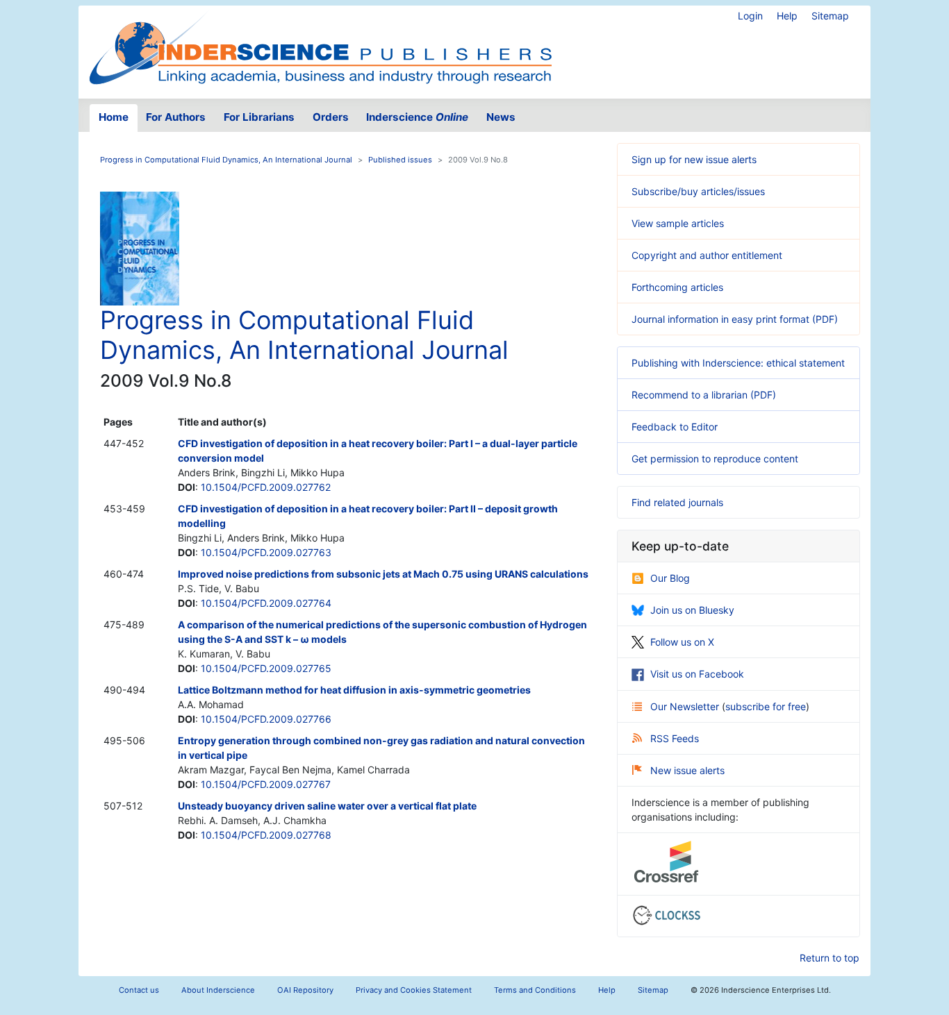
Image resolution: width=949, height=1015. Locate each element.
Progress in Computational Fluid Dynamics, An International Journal (226, 160)
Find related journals (677, 502)
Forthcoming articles (677, 287)
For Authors (176, 117)
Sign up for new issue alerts (694, 159)
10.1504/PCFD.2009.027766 (266, 719)
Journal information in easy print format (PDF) (735, 319)
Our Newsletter (686, 706)
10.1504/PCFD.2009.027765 (266, 668)
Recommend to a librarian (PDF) (704, 395)
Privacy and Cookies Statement (414, 990)
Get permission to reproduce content (715, 458)
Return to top (829, 958)
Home (114, 117)
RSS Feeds (674, 738)
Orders (331, 117)
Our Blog (670, 578)
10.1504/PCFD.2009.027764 (266, 603)
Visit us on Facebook (697, 674)
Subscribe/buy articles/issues (698, 191)
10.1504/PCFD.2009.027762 (266, 487)
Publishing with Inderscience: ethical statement (738, 363)
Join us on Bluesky (692, 610)
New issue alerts (687, 770)
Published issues (400, 160)
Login (750, 16)
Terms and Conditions (535, 990)
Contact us (139, 990)
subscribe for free (765, 706)
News (500, 117)
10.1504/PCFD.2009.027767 (266, 784)
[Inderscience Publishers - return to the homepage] (320, 46)
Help (787, 16)
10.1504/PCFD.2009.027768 (266, 835)
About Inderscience (218, 990)
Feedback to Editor (675, 427)
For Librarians (259, 117)
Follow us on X (682, 642)
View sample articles (678, 223)
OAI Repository (305, 990)
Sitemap (830, 16)
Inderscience (417, 117)
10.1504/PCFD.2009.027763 (266, 552)
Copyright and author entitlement (707, 255)
